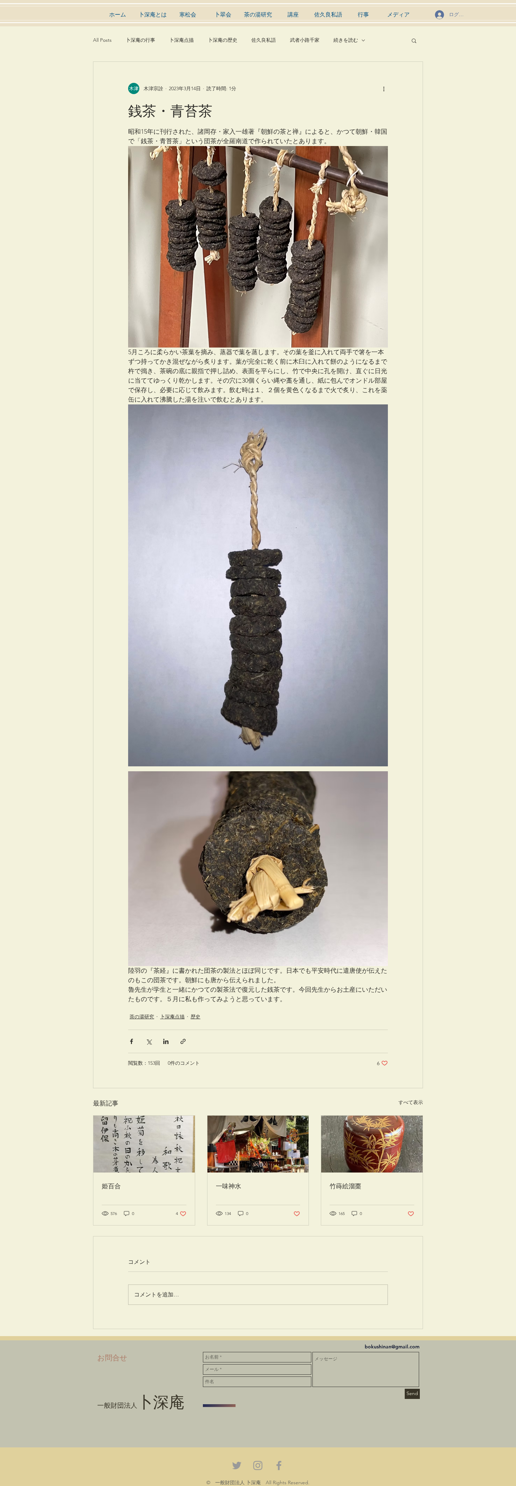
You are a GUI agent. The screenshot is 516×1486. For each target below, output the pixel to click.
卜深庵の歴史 (222, 40)
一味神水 (228, 1185)
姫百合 (111, 1185)
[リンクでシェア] (183, 1041)
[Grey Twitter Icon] (237, 1465)
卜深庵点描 (181, 40)
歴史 (195, 1016)
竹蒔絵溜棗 (345, 1185)
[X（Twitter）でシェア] (148, 1041)
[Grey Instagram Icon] (258, 1465)
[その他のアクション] (383, 88)
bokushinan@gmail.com (392, 1346)
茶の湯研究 (142, 1016)
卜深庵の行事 (140, 40)
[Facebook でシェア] (131, 1041)
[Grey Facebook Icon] (279, 1465)
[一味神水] (258, 1144)
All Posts (102, 40)
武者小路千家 (304, 40)
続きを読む (345, 40)
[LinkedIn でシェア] (166, 1041)
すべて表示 (410, 1102)
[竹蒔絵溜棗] (372, 1144)
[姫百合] (144, 1144)
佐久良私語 (263, 40)
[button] (414, 40)
